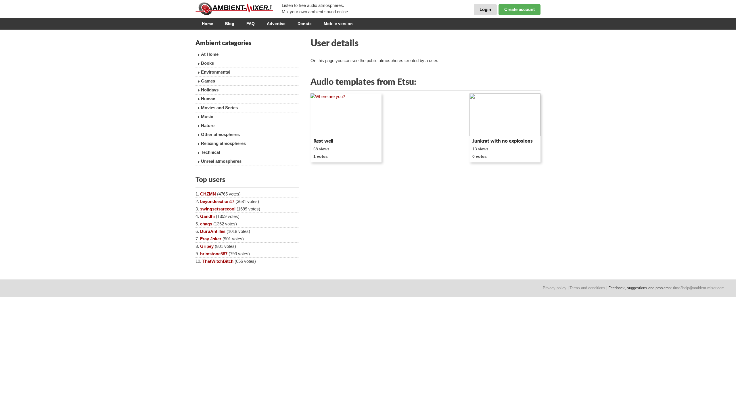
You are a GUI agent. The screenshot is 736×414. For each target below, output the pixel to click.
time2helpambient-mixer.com (698, 288)
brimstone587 (213, 253)
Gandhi (207, 216)
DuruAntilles (212, 231)
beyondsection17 (217, 201)
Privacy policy (554, 288)
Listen (324, 128)
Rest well (323, 141)
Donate (305, 23)
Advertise (276, 23)
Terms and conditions (587, 288)
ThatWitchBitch (217, 261)
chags (206, 223)
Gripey (207, 246)
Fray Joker (210, 238)
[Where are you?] (346, 114)
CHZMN (208, 193)
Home (207, 23)
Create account (519, 9)
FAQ (250, 23)
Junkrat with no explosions (502, 141)
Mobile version (338, 23)
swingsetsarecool (217, 208)
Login (485, 9)
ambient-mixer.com (238, 8)
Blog (229, 23)
